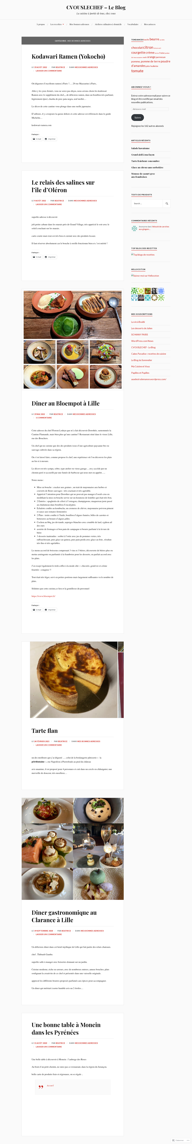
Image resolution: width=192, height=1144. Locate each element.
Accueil (50, 1085)
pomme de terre (150, 61)
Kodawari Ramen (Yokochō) (68, 56)
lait (132, 57)
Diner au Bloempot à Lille (66, 403)
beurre (154, 39)
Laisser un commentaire (49, 71)
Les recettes (56, 24)
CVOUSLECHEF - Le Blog (143, 347)
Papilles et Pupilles (140, 372)
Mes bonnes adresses (79, 24)
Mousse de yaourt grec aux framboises (143, 175)
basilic (146, 39)
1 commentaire (44, 418)
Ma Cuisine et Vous (140, 366)
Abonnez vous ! (141, 87)
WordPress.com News (142, 341)
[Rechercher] (166, 203)
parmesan (160, 57)
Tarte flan (45, 730)
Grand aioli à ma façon (142, 154)
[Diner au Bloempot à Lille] (73, 389)
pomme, (135, 61)
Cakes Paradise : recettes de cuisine (148, 353)
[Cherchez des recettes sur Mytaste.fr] (143, 254)
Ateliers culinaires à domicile (108, 24)
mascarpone (138, 57)
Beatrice (60, 67)
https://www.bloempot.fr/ (43, 596)
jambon (167, 53)
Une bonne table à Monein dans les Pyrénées (66, 1028)
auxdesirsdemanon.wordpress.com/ (148, 379)
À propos (41, 24)
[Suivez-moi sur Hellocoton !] (145, 275)
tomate (137, 70)
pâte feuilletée (152, 66)
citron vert (157, 48)
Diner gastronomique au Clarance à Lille (64, 916)
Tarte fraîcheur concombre (145, 161)
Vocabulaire (132, 24)
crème (150, 52)
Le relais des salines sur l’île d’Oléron (63, 185)
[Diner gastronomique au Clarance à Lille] (73, 898)
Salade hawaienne (140, 148)
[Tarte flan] (73, 717)
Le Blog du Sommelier (141, 360)
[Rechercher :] (150, 203)
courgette (138, 52)
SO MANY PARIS (139, 334)
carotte (162, 40)
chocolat (137, 47)
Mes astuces (149, 24)
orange (151, 56)
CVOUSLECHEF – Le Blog (96, 7)
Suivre (138, 117)
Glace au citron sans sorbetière (147, 167)
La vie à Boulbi (138, 322)
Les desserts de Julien (141, 328)
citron (148, 47)
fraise (161, 53)
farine (157, 53)
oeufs (145, 57)
